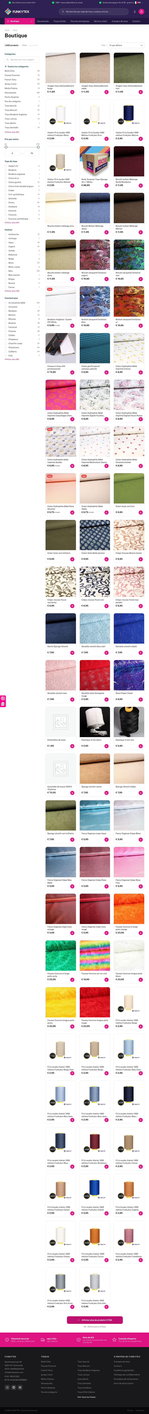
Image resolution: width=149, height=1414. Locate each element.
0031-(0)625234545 (14, 1369)
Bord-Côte (46, 1361)
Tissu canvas (83, 1374)
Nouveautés (43, 21)
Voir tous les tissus (86, 1397)
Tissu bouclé (83, 1361)
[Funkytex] (17, 11)
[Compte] (134, 11)
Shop (15, 30)
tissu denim (82, 1379)
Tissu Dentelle (84, 1383)
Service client (100, 21)
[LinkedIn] (13, 1387)
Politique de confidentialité (127, 1374)
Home (7, 30)
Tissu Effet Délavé (86, 1392)
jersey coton (47, 1374)
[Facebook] (20, 1387)
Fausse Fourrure (48, 1366)
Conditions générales (124, 1370)
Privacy (130, 1410)
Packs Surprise (48, 1388)
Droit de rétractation (123, 1383)
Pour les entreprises (80, 21)
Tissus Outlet (59, 21)
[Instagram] (7, 1387)
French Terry (47, 1370)
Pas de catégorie (49, 1392)
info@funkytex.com (14, 1372)
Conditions (140, 1410)
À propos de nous (120, 21)
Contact (136, 21)
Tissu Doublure (84, 1388)
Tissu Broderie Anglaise (88, 1370)
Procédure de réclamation (126, 1379)
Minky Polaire (47, 1379)
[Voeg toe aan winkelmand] (72, 92)
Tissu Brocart (83, 1366)
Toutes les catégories (18, 66)
